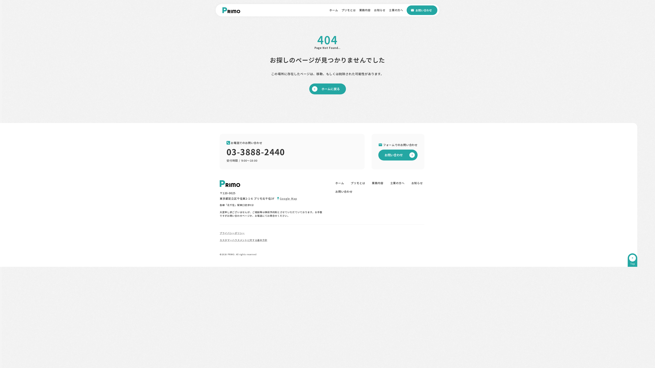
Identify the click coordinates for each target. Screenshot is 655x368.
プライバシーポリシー (232, 233)
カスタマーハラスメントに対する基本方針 (243, 240)
